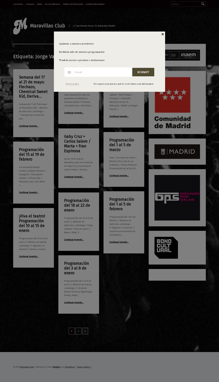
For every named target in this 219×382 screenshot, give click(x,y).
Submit (143, 72)
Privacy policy (72, 84)
